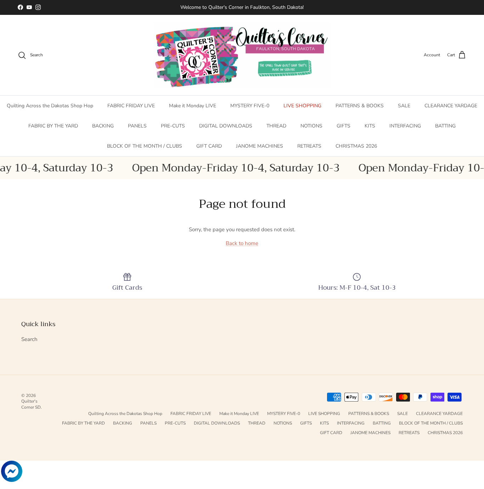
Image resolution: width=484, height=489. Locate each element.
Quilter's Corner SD (31, 404)
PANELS (137, 126)
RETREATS (309, 146)
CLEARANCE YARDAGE (450, 105)
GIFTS (343, 126)
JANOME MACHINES (259, 146)
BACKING (103, 126)
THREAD (276, 126)
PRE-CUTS (173, 126)
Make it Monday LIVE (192, 105)
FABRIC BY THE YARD (53, 126)
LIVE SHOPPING (302, 105)
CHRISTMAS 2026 (356, 146)
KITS (370, 126)
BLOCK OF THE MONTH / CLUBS (144, 146)
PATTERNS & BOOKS (360, 105)
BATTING (445, 126)
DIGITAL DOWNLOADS (225, 126)
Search (29, 339)
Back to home (242, 243)
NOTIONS (311, 126)
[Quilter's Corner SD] (242, 55)
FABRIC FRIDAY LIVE (131, 105)
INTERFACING (405, 126)
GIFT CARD (209, 146)
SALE (404, 105)
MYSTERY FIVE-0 (249, 105)
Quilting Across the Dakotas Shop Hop (50, 105)
